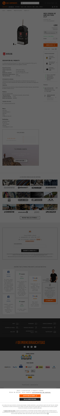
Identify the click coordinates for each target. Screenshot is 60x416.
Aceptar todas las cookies (29, 396)
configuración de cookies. (41, 392)
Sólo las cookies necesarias (30, 399)
